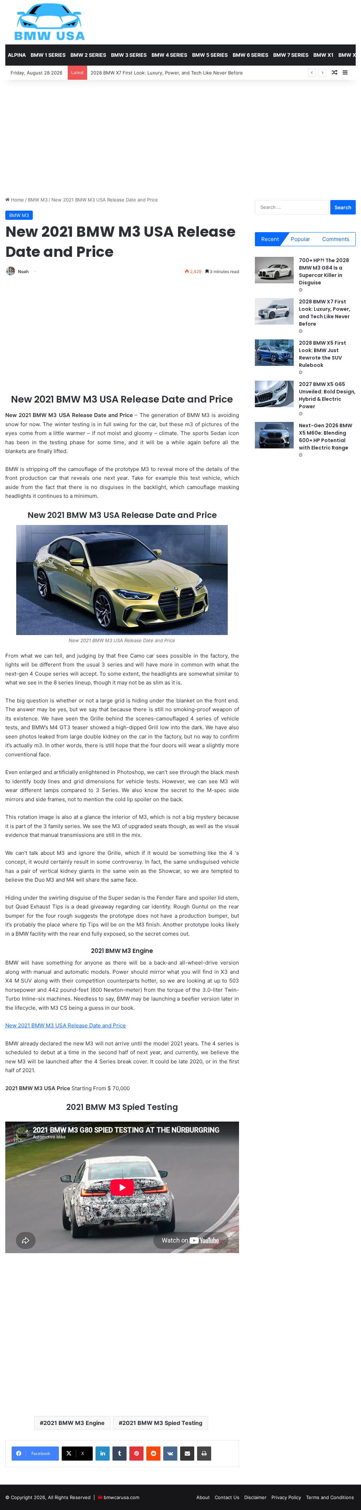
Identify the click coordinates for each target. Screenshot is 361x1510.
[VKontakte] (170, 1453)
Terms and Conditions (330, 1497)
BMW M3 (38, 200)
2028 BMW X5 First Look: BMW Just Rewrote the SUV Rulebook (322, 354)
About (203, 1497)
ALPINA (17, 55)
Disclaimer (255, 1497)
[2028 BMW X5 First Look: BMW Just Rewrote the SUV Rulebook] (274, 352)
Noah (23, 271)
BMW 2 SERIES (88, 55)
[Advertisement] (180, 136)
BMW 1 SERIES (48, 55)
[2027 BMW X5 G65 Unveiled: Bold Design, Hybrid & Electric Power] (274, 394)
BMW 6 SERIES (250, 55)
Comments (335, 239)
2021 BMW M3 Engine (74, 1422)
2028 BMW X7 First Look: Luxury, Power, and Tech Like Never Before (324, 312)
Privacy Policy (286, 1497)
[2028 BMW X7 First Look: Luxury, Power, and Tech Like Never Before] (274, 311)
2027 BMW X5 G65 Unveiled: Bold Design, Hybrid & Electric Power (327, 395)
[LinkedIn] (103, 1453)
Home (17, 200)
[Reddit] (153, 1453)
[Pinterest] (136, 1453)
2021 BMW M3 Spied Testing (162, 1422)
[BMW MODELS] (49, 22)
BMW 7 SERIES (290, 55)
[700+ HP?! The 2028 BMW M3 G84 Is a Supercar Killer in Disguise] (274, 270)
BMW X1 (323, 55)
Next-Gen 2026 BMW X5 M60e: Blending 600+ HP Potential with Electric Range (325, 436)
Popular (300, 239)
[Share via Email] (187, 1453)
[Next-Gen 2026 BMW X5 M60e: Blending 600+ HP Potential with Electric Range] (274, 435)
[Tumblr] (119, 1453)
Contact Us (227, 1497)
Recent (270, 239)
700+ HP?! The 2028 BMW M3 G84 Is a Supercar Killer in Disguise (324, 271)
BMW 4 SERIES (169, 55)
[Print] (204, 1453)
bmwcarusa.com (121, 1497)
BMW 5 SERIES (210, 55)
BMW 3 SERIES (129, 55)
